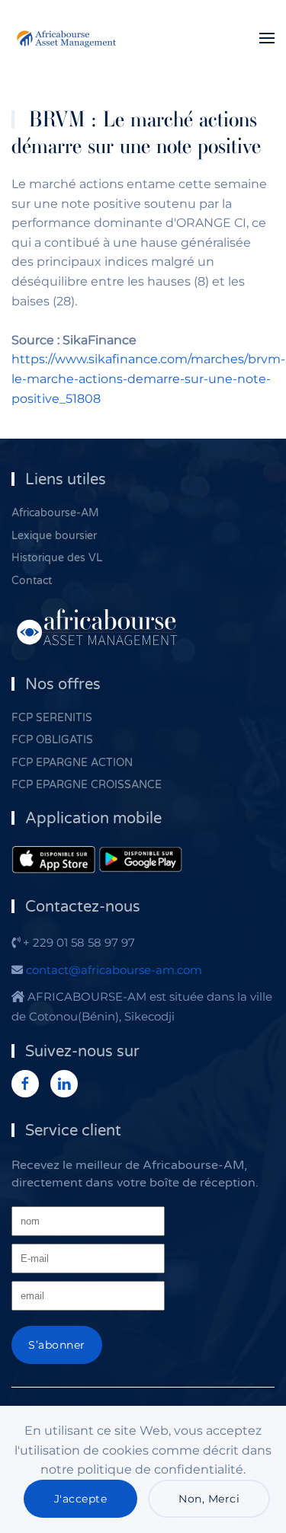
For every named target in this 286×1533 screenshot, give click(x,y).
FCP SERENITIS (51, 717)
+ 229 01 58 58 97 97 (77, 942)
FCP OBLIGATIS (52, 739)
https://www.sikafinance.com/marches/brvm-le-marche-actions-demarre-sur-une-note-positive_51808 (148, 378)
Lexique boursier (54, 535)
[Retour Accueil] (68, 38)
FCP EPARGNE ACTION (72, 762)
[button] (267, 38)
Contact (31, 580)
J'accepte (81, 1499)
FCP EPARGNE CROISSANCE (86, 784)
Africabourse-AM (55, 512)
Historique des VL (56, 557)
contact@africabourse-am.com (114, 970)
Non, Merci (208, 1499)
